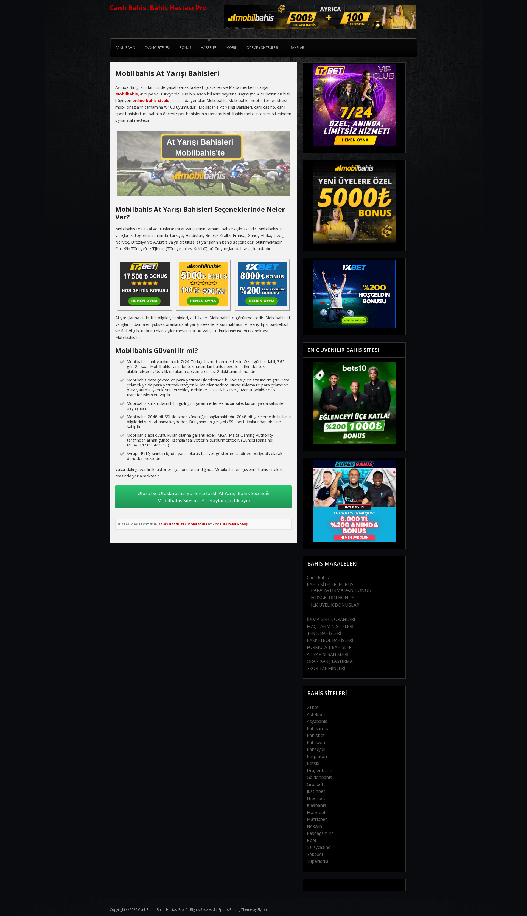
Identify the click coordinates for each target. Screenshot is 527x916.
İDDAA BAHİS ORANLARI (331, 619)
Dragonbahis (320, 770)
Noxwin (314, 826)
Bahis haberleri (172, 524)
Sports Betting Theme (235, 909)
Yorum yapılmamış (231, 524)
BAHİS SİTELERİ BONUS (330, 584)
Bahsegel (316, 749)
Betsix (313, 763)
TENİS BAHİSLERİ (324, 633)
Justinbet (316, 791)
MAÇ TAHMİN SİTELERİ (330, 626)
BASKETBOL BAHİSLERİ (330, 640)
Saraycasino (318, 847)
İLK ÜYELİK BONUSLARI (336, 605)
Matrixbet (317, 819)
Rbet (311, 840)
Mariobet (316, 812)
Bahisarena (318, 728)
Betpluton (317, 756)
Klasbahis (316, 805)
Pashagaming (320, 833)
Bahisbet (316, 735)
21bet (313, 707)
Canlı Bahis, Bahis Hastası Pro (158, 7)
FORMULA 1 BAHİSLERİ (330, 647)
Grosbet (315, 784)
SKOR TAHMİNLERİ (326, 668)
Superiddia (317, 861)
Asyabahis (317, 721)
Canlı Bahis (318, 578)
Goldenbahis (319, 777)
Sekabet (315, 854)
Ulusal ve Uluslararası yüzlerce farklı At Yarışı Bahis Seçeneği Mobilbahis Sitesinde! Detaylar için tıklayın (204, 497)
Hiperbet (316, 798)
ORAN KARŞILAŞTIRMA (330, 661)
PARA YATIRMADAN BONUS (341, 590)
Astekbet (316, 714)
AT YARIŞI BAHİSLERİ (327, 654)
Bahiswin (316, 742)
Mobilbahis (197, 524)
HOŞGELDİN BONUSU (334, 597)
